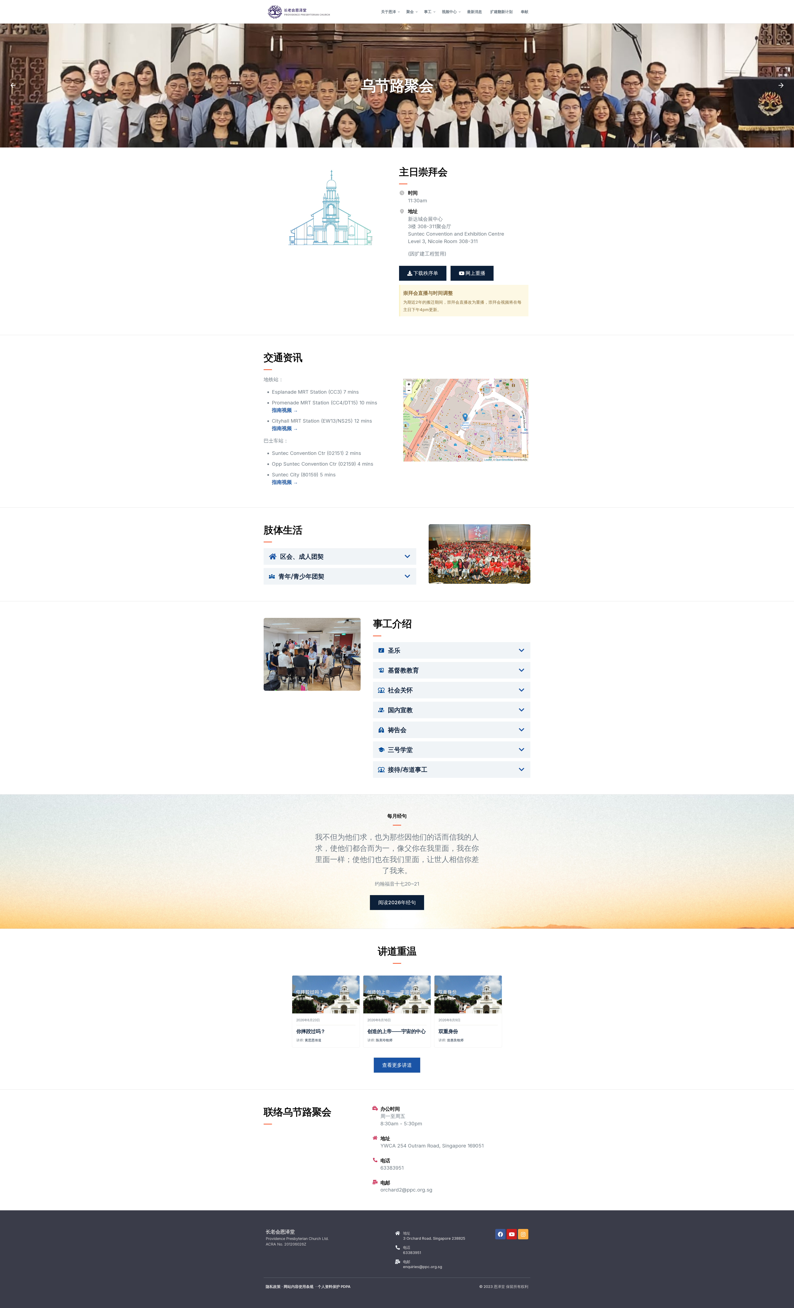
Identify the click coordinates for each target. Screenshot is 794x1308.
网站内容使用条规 (298, 1286)
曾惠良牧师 (455, 1040)
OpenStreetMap (504, 459)
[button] (13, 85)
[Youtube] (512, 1234)
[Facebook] (500, 1234)
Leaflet (488, 459)
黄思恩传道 (313, 1040)
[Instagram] (523, 1234)
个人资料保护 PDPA (334, 1286)
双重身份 (448, 1031)
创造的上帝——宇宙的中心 (396, 1031)
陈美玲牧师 (384, 1040)
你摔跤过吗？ (310, 1031)
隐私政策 (273, 1286)
